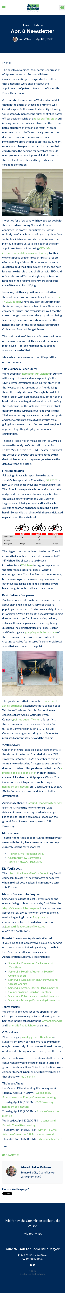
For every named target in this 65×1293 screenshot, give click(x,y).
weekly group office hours (37, 1037)
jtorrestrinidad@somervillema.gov (25, 926)
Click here (27, 565)
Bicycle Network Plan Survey (25, 861)
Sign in (32, 1270)
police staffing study (45, 118)
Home (25, 25)
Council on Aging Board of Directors (29, 992)
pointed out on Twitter (26, 719)
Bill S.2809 (51, 480)
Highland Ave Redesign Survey (26, 853)
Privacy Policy (32, 1234)
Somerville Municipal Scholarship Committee (34, 1000)
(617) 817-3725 (34, 1258)
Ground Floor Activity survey (45, 802)
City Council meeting (49, 1139)
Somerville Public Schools (22, 1025)
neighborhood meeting (15, 786)
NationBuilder (39, 1274)
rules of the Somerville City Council (28, 873)
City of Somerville (52, 1020)
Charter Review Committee (24, 857)
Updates (38, 25)
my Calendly (28, 1076)
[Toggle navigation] (3, 7)
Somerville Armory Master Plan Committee (33, 987)
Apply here (39, 917)
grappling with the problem (41, 632)
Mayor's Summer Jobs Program (20, 908)
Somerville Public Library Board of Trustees (33, 996)
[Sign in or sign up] (62, 7)
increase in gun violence (36, 373)
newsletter (12, 1154)
